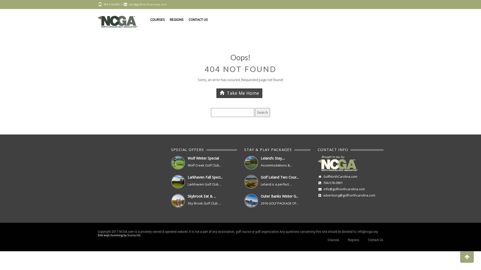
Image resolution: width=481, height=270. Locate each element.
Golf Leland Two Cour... (280, 177)
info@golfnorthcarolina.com (344, 189)
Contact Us (198, 19)
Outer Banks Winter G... (279, 196)
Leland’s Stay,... (273, 158)
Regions (177, 19)
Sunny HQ (134, 235)
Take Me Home (242, 93)
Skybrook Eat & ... (202, 196)
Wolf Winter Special (203, 158)
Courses (157, 19)
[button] (466, 256)
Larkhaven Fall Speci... (205, 177)
